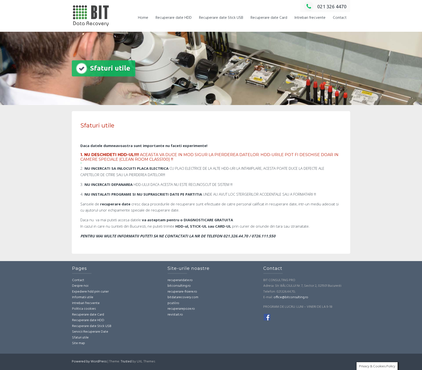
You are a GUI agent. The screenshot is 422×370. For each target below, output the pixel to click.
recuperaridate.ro (180, 280)
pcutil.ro (173, 303)
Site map (78, 343)
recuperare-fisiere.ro (182, 292)
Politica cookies (84, 309)
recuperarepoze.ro (181, 309)
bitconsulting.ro (179, 286)
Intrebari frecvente (310, 18)
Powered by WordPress (89, 361)
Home (143, 18)
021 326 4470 (332, 6)
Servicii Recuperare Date (90, 332)
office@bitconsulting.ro (291, 297)
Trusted (126, 361)
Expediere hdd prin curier (90, 292)
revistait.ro (175, 314)
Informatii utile (82, 297)
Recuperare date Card (269, 18)
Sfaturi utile (80, 337)
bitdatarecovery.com (183, 297)
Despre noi (80, 286)
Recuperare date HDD (174, 18)
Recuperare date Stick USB (221, 18)
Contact (340, 18)
